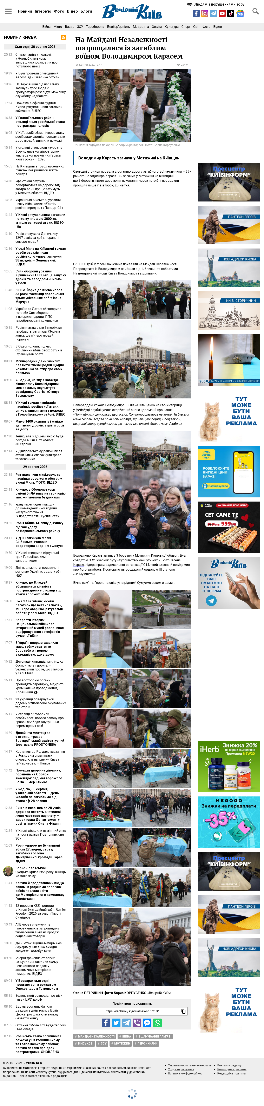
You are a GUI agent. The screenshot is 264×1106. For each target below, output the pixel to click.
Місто (57, 27)
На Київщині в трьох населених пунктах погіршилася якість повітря (39, 170)
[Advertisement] (132, 225)
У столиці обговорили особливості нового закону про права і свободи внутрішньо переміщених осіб (39, 720)
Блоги (86, 11)
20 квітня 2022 (85, 64)
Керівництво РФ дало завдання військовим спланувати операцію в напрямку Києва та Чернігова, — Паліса (40, 757)
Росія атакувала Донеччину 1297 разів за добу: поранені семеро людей (37, 238)
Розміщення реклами (231, 1069)
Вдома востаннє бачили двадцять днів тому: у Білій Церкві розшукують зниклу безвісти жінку (36, 1012)
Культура (172, 27)
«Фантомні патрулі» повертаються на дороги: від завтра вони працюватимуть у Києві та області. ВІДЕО (37, 187)
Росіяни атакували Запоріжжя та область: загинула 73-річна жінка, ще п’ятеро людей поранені (38, 333)
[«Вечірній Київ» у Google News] (240, 13)
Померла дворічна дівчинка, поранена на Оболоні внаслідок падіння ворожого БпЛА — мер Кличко (38, 776)
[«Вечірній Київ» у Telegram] (213, 13)
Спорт (186, 27)
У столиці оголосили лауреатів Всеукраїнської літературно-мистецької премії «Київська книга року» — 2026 (38, 153)
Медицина (141, 27)
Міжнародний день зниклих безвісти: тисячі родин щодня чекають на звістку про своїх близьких (39, 367)
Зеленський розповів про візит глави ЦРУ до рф (39, 997)
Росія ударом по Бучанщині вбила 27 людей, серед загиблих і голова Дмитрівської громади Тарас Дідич (38, 853)
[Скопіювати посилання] (183, 1011)
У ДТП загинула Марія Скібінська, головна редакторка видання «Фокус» (39, 542)
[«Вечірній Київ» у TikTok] (230, 13)
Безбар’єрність (118, 27)
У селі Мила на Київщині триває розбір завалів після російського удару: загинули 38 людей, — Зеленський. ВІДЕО (40, 256)
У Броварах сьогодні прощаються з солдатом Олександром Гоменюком (36, 985)
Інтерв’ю (43, 11)
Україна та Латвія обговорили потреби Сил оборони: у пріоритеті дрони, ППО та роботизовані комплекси (38, 315)
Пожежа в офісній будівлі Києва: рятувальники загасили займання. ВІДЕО (38, 107)
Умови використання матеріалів (190, 1065)
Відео (72, 11)
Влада (69, 27)
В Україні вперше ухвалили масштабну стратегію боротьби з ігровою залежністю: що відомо (36, 648)
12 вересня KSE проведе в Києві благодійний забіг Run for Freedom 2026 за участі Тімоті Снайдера (40, 911)
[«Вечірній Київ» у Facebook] (196, 13)
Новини (25, 11)
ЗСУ (80, 27)
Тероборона (95, 27)
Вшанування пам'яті (155, 1036)
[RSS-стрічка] (63, 37)
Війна (46, 27)
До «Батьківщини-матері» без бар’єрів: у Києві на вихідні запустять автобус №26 (38, 947)
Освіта (157, 27)
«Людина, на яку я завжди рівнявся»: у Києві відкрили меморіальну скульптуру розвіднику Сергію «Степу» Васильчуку (37, 388)
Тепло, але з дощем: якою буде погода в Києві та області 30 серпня (39, 440)
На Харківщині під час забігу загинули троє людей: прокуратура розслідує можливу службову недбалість (40, 90)
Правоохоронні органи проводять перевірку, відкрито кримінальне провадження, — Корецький (39, 686)
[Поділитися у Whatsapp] (157, 1023)
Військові (85, 1043)
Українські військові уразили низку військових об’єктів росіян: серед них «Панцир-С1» (39, 204)
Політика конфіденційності (186, 1073)
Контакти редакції (229, 1065)
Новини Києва (20, 37)
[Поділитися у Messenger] (147, 1023)
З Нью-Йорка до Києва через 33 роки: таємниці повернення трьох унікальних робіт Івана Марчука (39, 296)
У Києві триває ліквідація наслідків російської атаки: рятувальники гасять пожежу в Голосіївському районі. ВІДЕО (40, 408)
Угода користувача (181, 1069)
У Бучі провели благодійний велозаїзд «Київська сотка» (37, 75)
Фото (59, 11)
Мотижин (122, 1043)
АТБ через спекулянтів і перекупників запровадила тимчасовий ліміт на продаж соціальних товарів (37, 930)
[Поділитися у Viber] (137, 1023)
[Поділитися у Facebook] (106, 1023)
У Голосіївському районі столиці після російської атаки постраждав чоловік (40, 122)
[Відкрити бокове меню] (8, 11)
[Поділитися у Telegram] (126, 1023)
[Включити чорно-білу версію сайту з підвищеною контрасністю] (216, 4)
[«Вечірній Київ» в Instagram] (204, 13)
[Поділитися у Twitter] (116, 1023)
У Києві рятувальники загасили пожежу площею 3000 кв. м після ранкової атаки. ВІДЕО (40, 219)
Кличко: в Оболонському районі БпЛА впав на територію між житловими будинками (40, 493)
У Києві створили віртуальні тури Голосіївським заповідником (37, 557)
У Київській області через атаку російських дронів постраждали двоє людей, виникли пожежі (40, 137)
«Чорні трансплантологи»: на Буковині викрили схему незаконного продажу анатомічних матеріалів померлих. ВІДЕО (36, 966)
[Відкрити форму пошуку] (256, 11)
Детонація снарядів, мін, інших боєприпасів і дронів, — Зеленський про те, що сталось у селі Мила (39, 667)
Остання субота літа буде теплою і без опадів (40, 1027)
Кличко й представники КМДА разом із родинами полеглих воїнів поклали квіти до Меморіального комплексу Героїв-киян (39, 891)
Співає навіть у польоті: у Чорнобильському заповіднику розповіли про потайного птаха (36, 60)
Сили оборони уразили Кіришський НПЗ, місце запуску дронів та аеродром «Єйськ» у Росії (40, 277)
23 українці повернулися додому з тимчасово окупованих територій (40, 703)
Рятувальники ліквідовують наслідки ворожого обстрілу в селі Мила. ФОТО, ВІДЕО (38, 478)
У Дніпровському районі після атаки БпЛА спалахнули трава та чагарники (38, 455)
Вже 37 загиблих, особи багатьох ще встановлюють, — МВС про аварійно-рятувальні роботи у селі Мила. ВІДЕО (40, 607)
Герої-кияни (147, 1043)
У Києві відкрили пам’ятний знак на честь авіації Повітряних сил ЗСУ (40, 834)
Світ (196, 27)
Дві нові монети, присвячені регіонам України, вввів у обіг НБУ (38, 571)
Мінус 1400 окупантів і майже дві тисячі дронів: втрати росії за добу (39, 425)
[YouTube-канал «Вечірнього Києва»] (222, 13)
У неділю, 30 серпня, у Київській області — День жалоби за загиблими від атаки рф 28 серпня (37, 795)
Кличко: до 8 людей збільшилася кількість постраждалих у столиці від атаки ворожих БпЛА (38, 588)
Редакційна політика (231, 1073)
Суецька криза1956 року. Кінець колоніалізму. (40, 872)
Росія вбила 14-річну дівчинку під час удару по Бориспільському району (39, 527)
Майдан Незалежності (96, 1036)
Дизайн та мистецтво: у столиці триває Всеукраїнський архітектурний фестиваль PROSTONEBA (39, 739)
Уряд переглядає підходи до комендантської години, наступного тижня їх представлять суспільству (37, 510)
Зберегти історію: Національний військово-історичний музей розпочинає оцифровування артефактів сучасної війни (39, 628)
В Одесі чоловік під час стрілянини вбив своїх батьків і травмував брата (38, 350)
